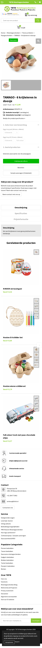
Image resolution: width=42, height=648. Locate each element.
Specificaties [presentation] (21, 213)
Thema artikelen (27, 33)
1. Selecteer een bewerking (15, 125)
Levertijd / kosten (7, 521)
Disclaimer (4, 594)
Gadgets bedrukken (7, 557)
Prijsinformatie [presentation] (21, 219)
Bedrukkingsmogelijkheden (10, 527)
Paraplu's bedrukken (8, 566)
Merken (3, 569)
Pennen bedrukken (7, 548)
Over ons (4, 579)
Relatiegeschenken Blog (9, 585)
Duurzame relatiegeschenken (11, 554)
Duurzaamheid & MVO (8, 538)
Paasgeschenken (6, 35)
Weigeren (17, 641)
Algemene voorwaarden (9, 597)
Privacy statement (7, 591)
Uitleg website (6, 524)
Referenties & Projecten (9, 588)
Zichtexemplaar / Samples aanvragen (13, 536)
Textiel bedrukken (7, 563)
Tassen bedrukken (7, 551)
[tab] (21, 207)
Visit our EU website (7, 599)
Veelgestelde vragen (8, 518)
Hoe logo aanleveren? (8, 533)
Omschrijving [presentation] (21, 207)
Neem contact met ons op (11, 194)
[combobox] (18, 20)
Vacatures (4, 582)
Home (3, 33)
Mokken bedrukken (7, 560)
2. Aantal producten (11, 147)
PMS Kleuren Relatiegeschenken (12, 530)
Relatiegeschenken (13, 33)
